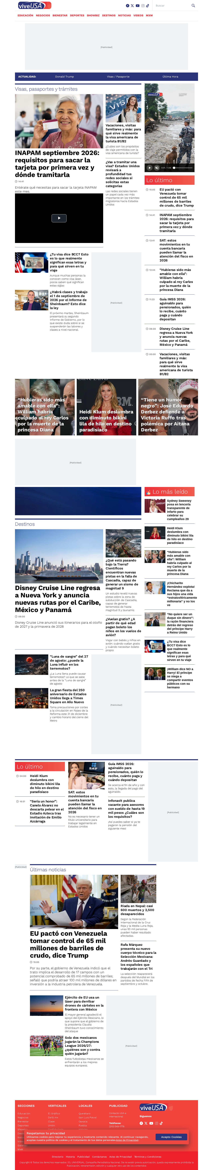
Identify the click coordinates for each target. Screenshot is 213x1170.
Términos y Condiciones (147, 1156)
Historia (70, 1156)
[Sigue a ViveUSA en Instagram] (157, 1124)
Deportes (77, 15)
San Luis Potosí (88, 1117)
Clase (51, 1121)
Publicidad (83, 1156)
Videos (138, 15)
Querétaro (85, 1113)
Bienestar (60, 15)
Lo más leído (170, 491)
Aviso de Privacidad (120, 1156)
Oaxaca (83, 1121)
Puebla (83, 1125)
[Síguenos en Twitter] (133, 7)
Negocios (43, 15)
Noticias (124, 15)
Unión (51, 1125)
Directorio (57, 1156)
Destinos (108, 15)
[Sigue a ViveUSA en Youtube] (152, 1124)
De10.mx (53, 1117)
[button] (193, 6)
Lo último (159, 180)
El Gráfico (54, 1113)
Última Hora (170, 76)
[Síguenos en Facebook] (128, 7)
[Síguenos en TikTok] (148, 7)
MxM (149, 15)
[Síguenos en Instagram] (143, 7)
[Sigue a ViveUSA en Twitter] (146, 1124)
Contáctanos (99, 1156)
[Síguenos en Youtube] (138, 7)
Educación (25, 15)
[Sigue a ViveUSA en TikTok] (162, 1124)
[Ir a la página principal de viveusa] (33, 5)
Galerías (22, 1145)
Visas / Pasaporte (118, 76)
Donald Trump (64, 76)
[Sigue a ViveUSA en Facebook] (142, 1124)
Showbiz (93, 15)
